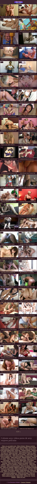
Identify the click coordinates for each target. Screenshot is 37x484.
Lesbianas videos (14, 449)
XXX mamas (30, 460)
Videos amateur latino (5, 454)
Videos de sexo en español (19, 454)
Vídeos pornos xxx (23, 464)
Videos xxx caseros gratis (7, 468)
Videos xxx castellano (8, 467)
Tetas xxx (21, 449)
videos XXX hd (22, 453)
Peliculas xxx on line (16, 461)
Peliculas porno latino (12, 451)
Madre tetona (23, 460)
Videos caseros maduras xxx (10, 473)
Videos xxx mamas (25, 466)
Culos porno (6, 460)
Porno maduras (32, 447)
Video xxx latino (31, 453)
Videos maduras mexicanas (9, 476)
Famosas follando (26, 450)
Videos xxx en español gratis (9, 446)
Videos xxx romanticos (12, 464)
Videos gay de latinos (23, 473)
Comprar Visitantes (26, 482)
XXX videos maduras (18, 456)
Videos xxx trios (21, 477)
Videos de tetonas (14, 460)
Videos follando (21, 446)
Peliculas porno (29, 456)
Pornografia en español (31, 467)
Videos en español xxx (6, 456)
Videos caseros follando (22, 447)
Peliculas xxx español (22, 463)
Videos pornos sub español (25, 451)
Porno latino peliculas (13, 470)
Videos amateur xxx (21, 471)
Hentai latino (20, 476)
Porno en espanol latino (21, 474)
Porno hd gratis (10, 474)
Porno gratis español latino (7, 450)
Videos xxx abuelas (32, 471)
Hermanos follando (18, 2)
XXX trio (30, 468)
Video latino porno (31, 458)
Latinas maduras (5, 449)
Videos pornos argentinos (20, 468)
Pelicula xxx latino (21, 458)
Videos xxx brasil (13, 453)
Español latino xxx (24, 470)
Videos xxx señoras (28, 461)
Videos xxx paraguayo (9, 471)
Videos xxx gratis (11, 458)
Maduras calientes (26, 457)
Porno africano (31, 474)
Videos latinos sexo (31, 454)
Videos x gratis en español (13, 466)
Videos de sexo (11, 447)
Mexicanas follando (6, 461)
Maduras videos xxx (19, 467)
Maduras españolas (30, 446)
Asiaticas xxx (27, 476)
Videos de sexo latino (30, 449)
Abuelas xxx (4, 447)
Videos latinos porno (16, 457)
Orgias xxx (18, 450)
